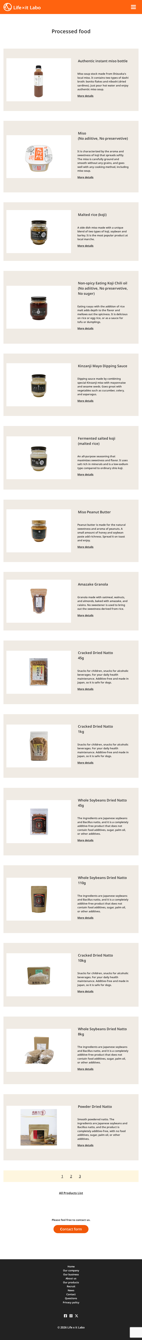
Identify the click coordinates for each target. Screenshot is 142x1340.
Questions (71, 1298)
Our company (71, 1270)
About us (71, 1278)
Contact (71, 1294)
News (71, 1290)
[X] (76, 1316)
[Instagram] (71, 1316)
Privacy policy (71, 1302)
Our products (71, 1282)
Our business (71, 1274)
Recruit (71, 1286)
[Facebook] (65, 1316)
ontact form (71, 1229)
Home (71, 1266)
